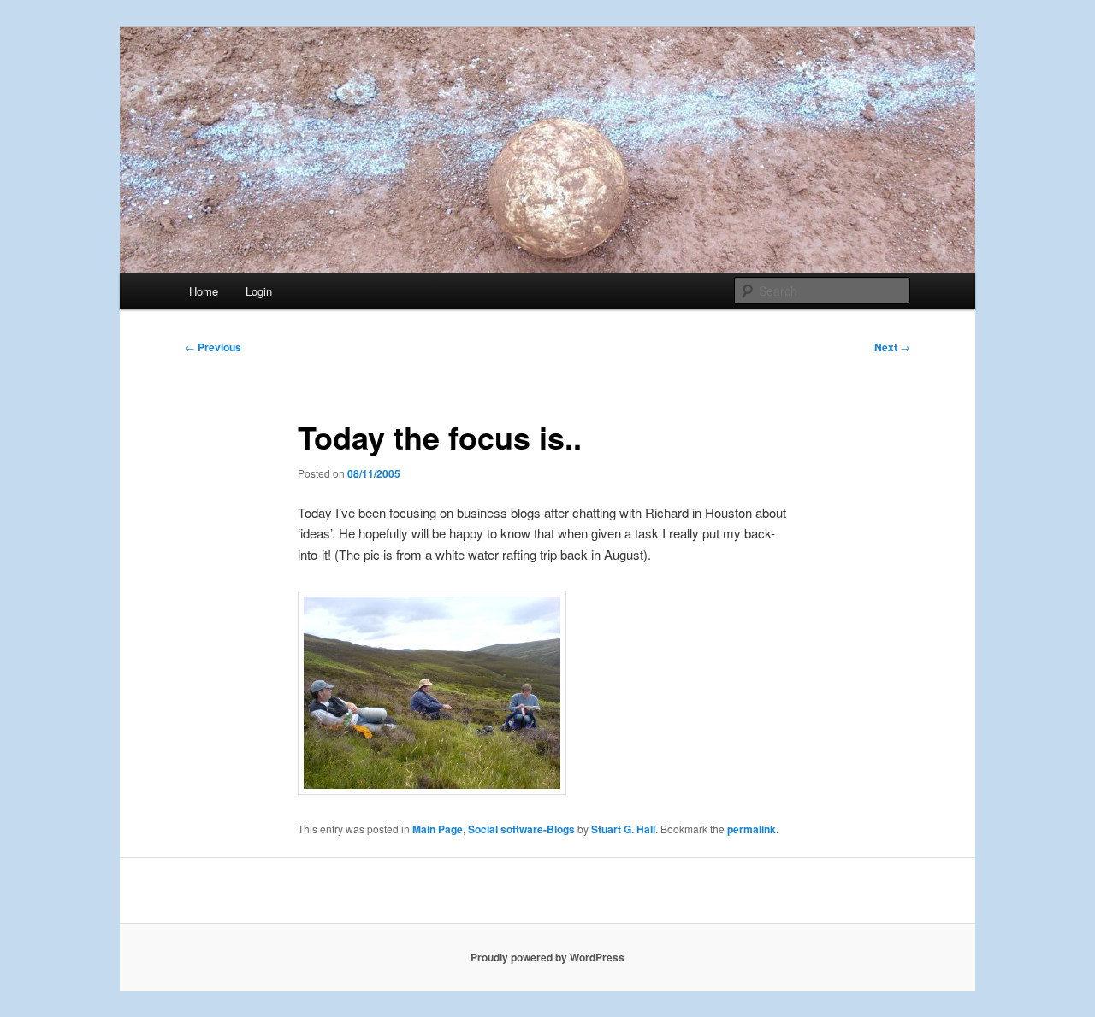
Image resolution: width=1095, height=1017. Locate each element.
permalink (751, 829)
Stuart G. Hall (623, 829)
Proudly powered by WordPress (547, 957)
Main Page (437, 829)
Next (892, 347)
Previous (213, 347)
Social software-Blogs (521, 829)
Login (259, 291)
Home (203, 291)
